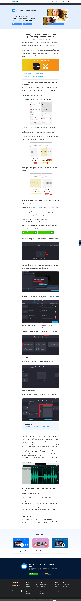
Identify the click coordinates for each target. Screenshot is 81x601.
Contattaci (56, 586)
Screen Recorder (29, 586)
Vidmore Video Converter (27, 11)
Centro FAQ (65, 586)
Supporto (67, 1)
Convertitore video (29, 584)
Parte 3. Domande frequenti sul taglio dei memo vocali (34, 76)
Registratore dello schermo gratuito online (42, 584)
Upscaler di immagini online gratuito (41, 593)
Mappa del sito (57, 591)
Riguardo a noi (57, 584)
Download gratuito (18, 23)
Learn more (49, 600)
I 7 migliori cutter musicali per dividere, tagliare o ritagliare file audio (40, 550)
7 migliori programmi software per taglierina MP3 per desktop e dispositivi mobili (21, 550)
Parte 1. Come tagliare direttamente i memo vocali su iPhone (35, 73)
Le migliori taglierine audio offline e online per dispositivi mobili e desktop (37, 426)
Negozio (52, 1)
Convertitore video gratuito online (41, 586)
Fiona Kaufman (34, 39)
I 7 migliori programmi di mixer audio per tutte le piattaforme (60, 550)
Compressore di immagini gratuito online (42, 591)
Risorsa (62, 1)
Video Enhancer (28, 591)
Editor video (28, 593)
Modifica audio (48, 39)
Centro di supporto (66, 584)
